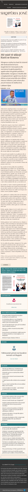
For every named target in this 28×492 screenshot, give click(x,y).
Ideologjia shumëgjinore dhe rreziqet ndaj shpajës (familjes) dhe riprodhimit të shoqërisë (13, 419)
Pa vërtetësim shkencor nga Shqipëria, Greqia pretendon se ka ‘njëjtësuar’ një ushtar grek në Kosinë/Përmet (12, 321)
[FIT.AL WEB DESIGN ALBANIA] (24, 490)
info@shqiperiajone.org (20, 464)
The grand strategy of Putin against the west (13, 449)
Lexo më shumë (14, 359)
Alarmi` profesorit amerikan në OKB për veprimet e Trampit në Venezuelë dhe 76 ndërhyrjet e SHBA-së (12, 409)
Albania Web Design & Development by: (12, 490)
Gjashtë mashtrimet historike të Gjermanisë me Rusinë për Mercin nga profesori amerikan (13, 404)
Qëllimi (5, 4)
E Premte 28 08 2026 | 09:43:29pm (19, 7)
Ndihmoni (11, 4)
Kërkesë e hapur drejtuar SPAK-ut (11, 337)
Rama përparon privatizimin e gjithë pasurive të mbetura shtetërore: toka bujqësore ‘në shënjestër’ (14, 334)
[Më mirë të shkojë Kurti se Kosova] (14, 106)
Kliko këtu (14, 307)
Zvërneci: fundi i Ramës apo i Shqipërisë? (12, 400)
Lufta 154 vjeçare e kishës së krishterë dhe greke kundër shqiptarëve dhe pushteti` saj (13, 50)
